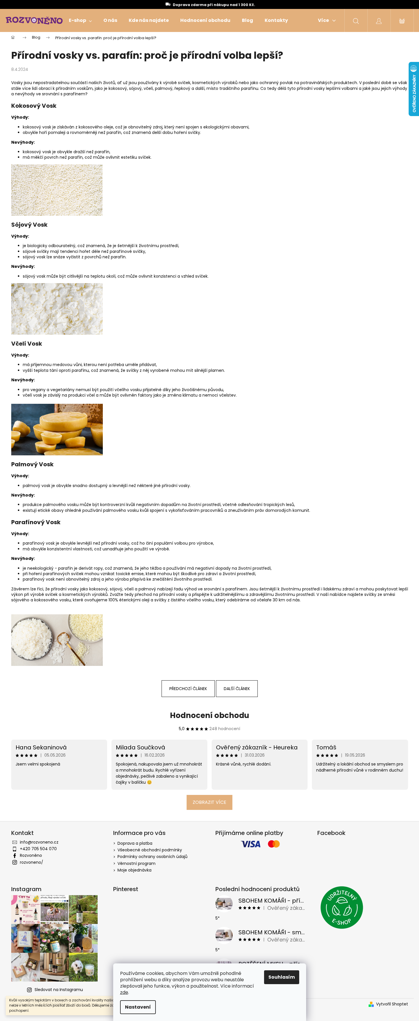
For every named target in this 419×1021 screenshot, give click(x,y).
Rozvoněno (31, 855)
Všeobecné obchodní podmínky (149, 850)
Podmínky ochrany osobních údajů (152, 856)
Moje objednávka (134, 870)
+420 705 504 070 (38, 849)
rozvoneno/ (31, 862)
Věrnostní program (136, 863)
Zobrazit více (209, 802)
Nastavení (138, 1007)
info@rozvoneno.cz (39, 842)
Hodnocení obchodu (209, 715)
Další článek (237, 689)
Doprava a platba (134, 843)
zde (124, 992)
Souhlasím (281, 977)
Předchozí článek (188, 689)
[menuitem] (80, 20)
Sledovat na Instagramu (59, 989)
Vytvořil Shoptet (392, 1004)
